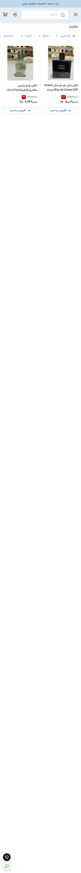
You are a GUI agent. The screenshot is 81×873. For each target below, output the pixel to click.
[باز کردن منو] (75, 15)
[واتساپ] (7, 866)
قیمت (28, 36)
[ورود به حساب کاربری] (15, 15)
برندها (46, 36)
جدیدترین (65, 36)
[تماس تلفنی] (7, 857)
